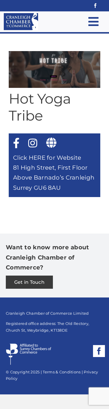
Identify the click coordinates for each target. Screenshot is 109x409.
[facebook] (95, 5)
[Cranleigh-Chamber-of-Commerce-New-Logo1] (21, 16)
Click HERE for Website (47, 157)
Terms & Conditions (62, 372)
